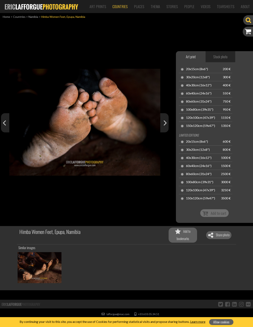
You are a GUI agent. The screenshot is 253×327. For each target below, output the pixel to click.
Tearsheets (225, 6)
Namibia (33, 16)
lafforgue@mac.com (117, 314)
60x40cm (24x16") (198, 93)
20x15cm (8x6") (197, 69)
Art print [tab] (191, 56)
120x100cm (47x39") (200, 117)
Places (139, 6)
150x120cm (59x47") (200, 125)
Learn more (197, 321)
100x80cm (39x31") (199, 109)
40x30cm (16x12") (198, 85)
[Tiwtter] (220, 304)
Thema (155, 6)
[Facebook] (227, 304)
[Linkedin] (234, 304)
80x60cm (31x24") (198, 101)
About (245, 6)
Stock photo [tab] (220, 56)
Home (6, 16)
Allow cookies (221, 322)
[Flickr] (248, 304)
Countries (120, 6)
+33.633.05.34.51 (148, 314)
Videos (206, 6)
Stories (172, 6)
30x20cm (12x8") (198, 77)
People (189, 6)
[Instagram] (241, 304)
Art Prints (98, 6)
